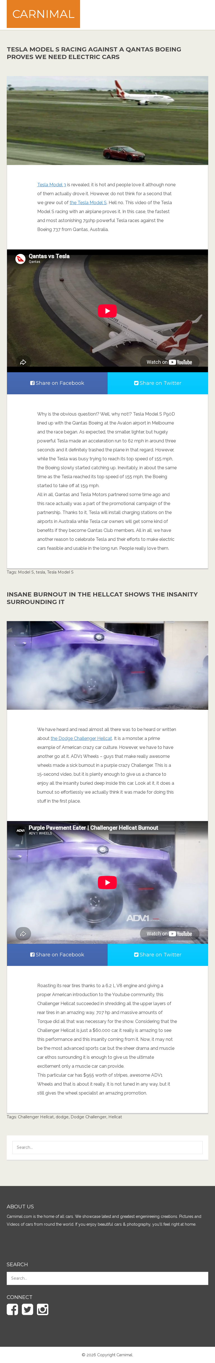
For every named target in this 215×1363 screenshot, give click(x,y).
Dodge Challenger (88, 1116)
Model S (26, 572)
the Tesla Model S (88, 202)
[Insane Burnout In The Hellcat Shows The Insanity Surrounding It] (107, 665)
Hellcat (115, 1116)
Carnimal (43, 14)
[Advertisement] (117, 14)
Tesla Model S (60, 572)
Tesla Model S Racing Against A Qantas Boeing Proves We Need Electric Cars (94, 53)
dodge (62, 1116)
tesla (40, 572)
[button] (194, 1148)
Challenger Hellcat (36, 1116)
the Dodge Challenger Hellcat (81, 738)
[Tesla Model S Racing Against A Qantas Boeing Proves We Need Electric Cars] (107, 120)
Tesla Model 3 (51, 184)
